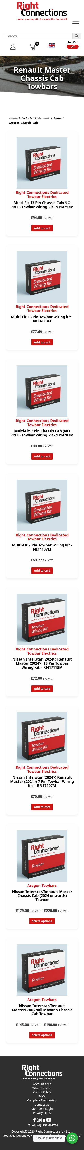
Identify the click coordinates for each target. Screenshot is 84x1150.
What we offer (42, 1088)
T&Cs (42, 1096)
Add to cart (42, 228)
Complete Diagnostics (42, 1100)
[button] (73, 46)
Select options (42, 921)
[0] (32, 46)
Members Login (42, 1109)
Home (13, 118)
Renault (43, 118)
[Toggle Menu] (75, 24)
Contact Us (42, 1104)
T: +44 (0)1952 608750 (43, 1125)
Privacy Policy (42, 1113)
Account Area (42, 1084)
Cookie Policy (42, 1092)
